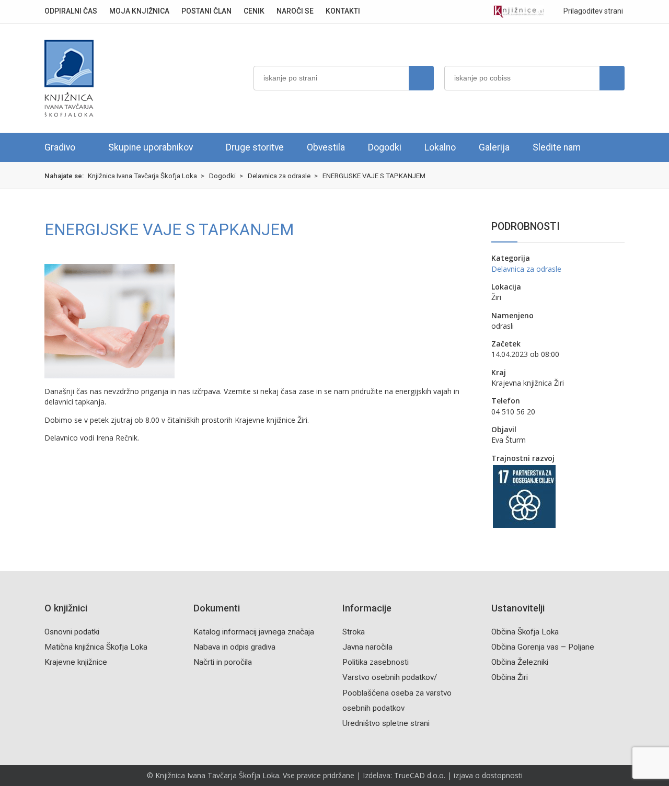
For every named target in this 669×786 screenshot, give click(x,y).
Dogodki (384, 147)
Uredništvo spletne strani (386, 723)
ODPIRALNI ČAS (70, 11)
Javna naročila (367, 647)
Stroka (353, 632)
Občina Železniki (519, 662)
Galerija (494, 147)
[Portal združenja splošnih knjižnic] (518, 11)
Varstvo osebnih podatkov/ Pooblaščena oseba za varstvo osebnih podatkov (397, 693)
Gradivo (59, 147)
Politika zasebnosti (375, 662)
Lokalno (440, 147)
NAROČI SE (295, 11)
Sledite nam (557, 147)
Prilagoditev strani (592, 11)
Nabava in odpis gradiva (234, 647)
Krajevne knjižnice (75, 662)
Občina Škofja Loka (525, 632)
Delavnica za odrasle (526, 269)
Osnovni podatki (71, 632)
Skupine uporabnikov (150, 147)
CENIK (254, 11)
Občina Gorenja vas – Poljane (542, 647)
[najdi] (421, 78)
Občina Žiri (509, 677)
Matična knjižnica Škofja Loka (95, 647)
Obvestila (326, 147)
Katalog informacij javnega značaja (253, 632)
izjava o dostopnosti (488, 775)
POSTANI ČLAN (206, 11)
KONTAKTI (343, 11)
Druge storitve (255, 147)
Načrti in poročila (222, 662)
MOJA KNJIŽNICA (139, 11)
